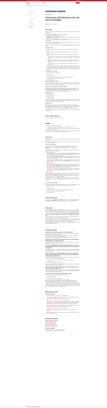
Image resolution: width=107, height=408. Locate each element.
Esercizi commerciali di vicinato (50, 149)
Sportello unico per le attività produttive (67, 200)
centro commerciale (50, 65)
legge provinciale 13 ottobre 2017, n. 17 (55, 167)
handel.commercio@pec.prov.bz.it (52, 325)
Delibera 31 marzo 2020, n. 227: (52, 305)
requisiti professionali (65, 128)
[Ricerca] (74, 3)
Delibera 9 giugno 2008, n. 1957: (52, 301)
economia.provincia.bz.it (53, 326)
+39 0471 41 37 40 (52, 323)
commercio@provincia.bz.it (51, 324)
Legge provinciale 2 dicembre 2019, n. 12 (53, 295)
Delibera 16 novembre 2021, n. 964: (53, 309)
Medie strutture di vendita (49, 152)
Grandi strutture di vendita (49, 163)
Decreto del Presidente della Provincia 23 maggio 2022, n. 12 (57, 297)
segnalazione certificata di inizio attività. (70, 83)
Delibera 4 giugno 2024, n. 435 (52, 312)
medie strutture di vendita (51, 54)
